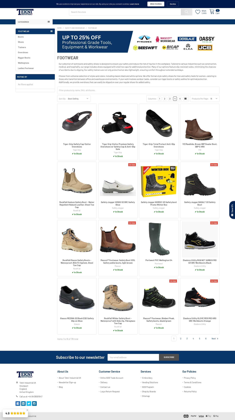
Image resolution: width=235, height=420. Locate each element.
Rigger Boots (24, 57)
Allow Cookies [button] (156, 4)
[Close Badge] (27, 410)
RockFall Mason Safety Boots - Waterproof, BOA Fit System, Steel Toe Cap (77, 263)
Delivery (103, 382)
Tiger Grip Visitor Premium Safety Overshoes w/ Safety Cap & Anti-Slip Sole (118, 146)
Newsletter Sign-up (67, 382)
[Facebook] (18, 403)
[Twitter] (29, 403)
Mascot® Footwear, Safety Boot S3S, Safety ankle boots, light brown (118, 261)
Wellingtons (23, 63)
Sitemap (146, 396)
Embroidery (147, 378)
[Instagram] (34, 403)
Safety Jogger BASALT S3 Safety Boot (199, 203)
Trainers (22, 47)
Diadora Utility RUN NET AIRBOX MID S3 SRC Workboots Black (200, 261)
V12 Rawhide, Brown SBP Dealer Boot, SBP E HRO (200, 145)
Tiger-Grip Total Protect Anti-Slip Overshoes (159, 145)
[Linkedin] (23, 403)
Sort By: (62, 98)
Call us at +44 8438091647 (30, 396)
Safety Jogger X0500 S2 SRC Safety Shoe (118, 203)
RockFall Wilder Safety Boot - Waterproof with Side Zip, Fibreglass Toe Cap (118, 321)
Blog (61, 387)
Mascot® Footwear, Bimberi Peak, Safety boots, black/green (158, 319)
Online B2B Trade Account (111, 378)
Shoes (21, 42)
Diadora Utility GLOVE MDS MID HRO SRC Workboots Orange (199, 319)
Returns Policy (190, 391)
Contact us (105, 387)
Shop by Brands (149, 391)
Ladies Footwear (26, 68)
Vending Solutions (150, 382)
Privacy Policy (190, 378)
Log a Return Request (110, 391)
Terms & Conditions (192, 382)
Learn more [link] (134, 4)
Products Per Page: (200, 98)
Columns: (152, 98)
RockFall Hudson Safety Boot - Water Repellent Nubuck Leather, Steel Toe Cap (76, 205)
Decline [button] (173, 4)
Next (214, 338)
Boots (21, 36)
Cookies (187, 387)
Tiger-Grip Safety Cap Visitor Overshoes (77, 145)
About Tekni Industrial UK (70, 378)
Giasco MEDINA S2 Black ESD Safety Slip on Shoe (77, 319)
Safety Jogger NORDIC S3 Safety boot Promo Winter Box (159, 203)
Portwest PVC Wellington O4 (159, 260)
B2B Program (148, 387)
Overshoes (23, 52)
